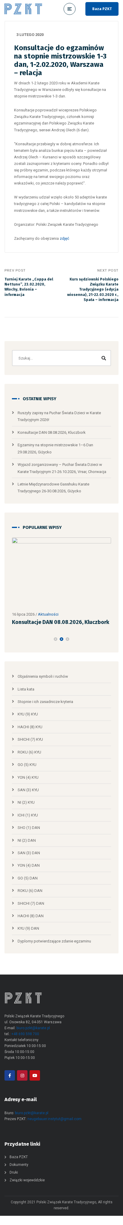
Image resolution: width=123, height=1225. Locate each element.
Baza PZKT (102, 9)
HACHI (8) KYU (30, 727)
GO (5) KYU (27, 764)
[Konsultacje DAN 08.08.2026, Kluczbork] (61, 572)
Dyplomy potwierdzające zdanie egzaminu (54, 941)
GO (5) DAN (28, 878)
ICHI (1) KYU (28, 815)
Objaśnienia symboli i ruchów (43, 676)
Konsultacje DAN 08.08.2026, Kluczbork (52, 432)
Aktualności (48, 614)
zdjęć (64, 238)
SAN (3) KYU (28, 790)
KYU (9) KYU (28, 714)
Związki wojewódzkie (27, 1180)
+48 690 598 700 (25, 1034)
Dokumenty (19, 1165)
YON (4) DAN (29, 865)
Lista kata (26, 689)
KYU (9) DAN (28, 928)
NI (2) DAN (27, 840)
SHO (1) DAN (29, 827)
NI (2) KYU (26, 802)
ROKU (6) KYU (29, 752)
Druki (14, 1172)
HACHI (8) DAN (31, 916)
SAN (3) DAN (29, 853)
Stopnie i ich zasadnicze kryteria (45, 701)
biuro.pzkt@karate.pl (33, 1028)
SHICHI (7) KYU (30, 739)
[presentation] (14, 639)
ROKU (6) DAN (30, 890)
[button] (55, 639)
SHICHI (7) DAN (31, 903)
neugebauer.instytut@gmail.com (54, 1119)
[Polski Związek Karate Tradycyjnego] (23, 9)
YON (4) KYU (28, 777)
